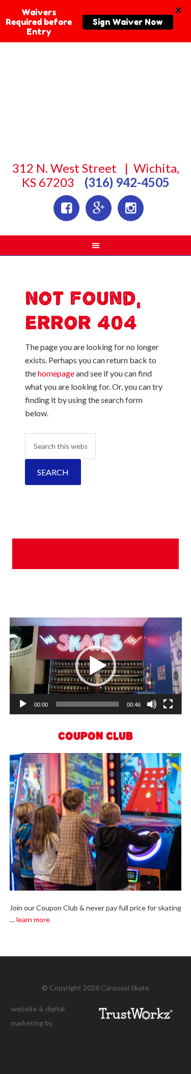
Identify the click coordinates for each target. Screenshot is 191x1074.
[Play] (23, 704)
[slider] (87, 704)
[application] (96, 665)
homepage (56, 373)
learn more (33, 919)
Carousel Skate (96, 117)
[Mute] (152, 704)
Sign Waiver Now (128, 22)
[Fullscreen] (168, 704)
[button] (95, 666)
